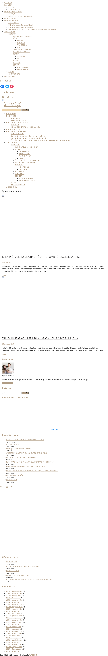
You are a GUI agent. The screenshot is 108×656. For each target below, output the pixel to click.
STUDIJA (11, 14)
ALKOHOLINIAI (22, 67)
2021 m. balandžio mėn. (14, 622)
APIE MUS (12, 7)
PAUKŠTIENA (22, 45)
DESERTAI (16, 63)
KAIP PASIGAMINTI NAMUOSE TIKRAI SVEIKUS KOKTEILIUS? (29, 579)
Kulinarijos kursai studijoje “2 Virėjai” (18, 448)
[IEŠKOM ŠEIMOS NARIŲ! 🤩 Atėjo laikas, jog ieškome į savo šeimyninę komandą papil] (12, 420)
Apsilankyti (54, 429)
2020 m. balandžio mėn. (14, 649)
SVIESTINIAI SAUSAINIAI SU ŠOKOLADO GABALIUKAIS (26, 453)
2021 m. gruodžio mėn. (14, 615)
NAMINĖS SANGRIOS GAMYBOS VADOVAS (22, 566)
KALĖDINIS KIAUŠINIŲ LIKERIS (17, 575)
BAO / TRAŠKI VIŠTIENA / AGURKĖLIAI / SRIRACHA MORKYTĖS (30, 462)
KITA (18, 47)
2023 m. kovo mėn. (13, 611)
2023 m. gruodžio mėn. (14, 604)
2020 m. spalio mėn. (13, 635)
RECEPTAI (12, 34)
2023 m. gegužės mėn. (14, 609)
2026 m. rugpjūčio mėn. (14, 591)
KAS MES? (8, 5)
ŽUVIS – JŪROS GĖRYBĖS (22, 49)
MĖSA (15, 38)
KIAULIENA (21, 43)
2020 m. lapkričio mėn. (14, 633)
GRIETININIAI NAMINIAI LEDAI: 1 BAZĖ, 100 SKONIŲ (25, 466)
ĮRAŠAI (11, 71)
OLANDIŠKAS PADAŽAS (15, 475)
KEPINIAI (16, 54)
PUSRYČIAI (17, 60)
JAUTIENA (20, 40)
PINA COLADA (11, 480)
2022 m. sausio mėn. (13, 613)
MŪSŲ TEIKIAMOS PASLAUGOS (20, 16)
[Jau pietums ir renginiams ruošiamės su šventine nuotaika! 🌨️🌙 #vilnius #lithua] (63, 407)
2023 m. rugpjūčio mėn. (14, 607)
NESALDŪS (21, 56)
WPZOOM (33, 655)
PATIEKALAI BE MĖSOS (21, 51)
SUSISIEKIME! (9, 76)
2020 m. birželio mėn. (13, 644)
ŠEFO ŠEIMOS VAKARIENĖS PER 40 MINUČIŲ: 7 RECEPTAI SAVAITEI (32, 471)
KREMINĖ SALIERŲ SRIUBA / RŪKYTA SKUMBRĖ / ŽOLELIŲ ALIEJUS (41, 256)
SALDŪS (20, 58)
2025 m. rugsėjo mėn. (13, 595)
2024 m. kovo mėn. (13, 602)
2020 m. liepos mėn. (13, 642)
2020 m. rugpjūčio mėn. (14, 640)
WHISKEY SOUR (12, 571)
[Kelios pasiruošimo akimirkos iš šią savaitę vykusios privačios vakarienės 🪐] (35, 542)
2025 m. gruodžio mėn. (14, 593)
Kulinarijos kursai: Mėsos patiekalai (20, 27)
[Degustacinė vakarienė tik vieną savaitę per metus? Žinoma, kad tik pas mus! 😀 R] (88, 407)
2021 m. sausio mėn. (13, 629)
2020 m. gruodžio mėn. (14, 631)
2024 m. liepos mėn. (13, 598)
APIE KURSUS (13, 23)
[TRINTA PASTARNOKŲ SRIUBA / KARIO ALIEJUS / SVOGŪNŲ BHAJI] (21, 333)
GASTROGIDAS (14, 74)
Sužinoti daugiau (7, 383)
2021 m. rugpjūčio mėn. (14, 618)
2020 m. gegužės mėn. (14, 647)
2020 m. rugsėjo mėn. (13, 638)
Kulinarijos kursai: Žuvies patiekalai (20, 25)
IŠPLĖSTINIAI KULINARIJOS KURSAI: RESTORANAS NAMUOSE (32, 29)
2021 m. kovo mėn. (13, 624)
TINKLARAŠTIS (9, 31)
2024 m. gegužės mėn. (14, 600)
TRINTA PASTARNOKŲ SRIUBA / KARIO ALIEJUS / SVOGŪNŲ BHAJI (40, 338)
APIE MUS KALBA (15, 9)
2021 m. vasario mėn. (13, 627)
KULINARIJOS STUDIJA (13, 11)
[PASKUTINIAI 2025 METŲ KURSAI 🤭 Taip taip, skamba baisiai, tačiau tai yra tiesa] (25, 420)
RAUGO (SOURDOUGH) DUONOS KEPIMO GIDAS (25, 439)
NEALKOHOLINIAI (23, 69)
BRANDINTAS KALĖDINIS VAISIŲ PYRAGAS (22, 457)
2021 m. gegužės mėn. (14, 620)
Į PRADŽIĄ (8, 3)
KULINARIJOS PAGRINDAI (22, 36)
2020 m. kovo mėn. (13, 651)
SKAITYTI (5, 275)
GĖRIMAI (16, 65)
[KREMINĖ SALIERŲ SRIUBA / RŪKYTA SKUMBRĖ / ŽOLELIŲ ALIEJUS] (21, 251)
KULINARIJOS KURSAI (12, 20)
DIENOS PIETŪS (10, 18)
